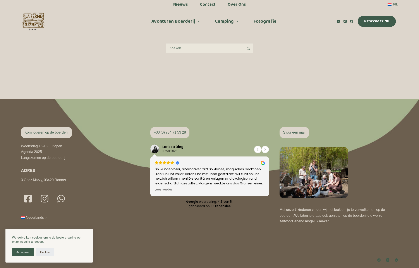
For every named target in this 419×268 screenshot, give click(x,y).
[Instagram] (345, 21)
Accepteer (22, 252)
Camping (224, 21)
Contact (208, 4)
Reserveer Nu (376, 21)
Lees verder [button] (163, 190)
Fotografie (264, 21)
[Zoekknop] (248, 48)
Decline (45, 252)
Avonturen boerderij (173, 21)
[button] (393, 4)
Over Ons (237, 4)
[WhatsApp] (338, 21)
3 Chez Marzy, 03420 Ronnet (43, 180)
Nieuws (180, 4)
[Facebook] (351, 21)
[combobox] (205, 48)
